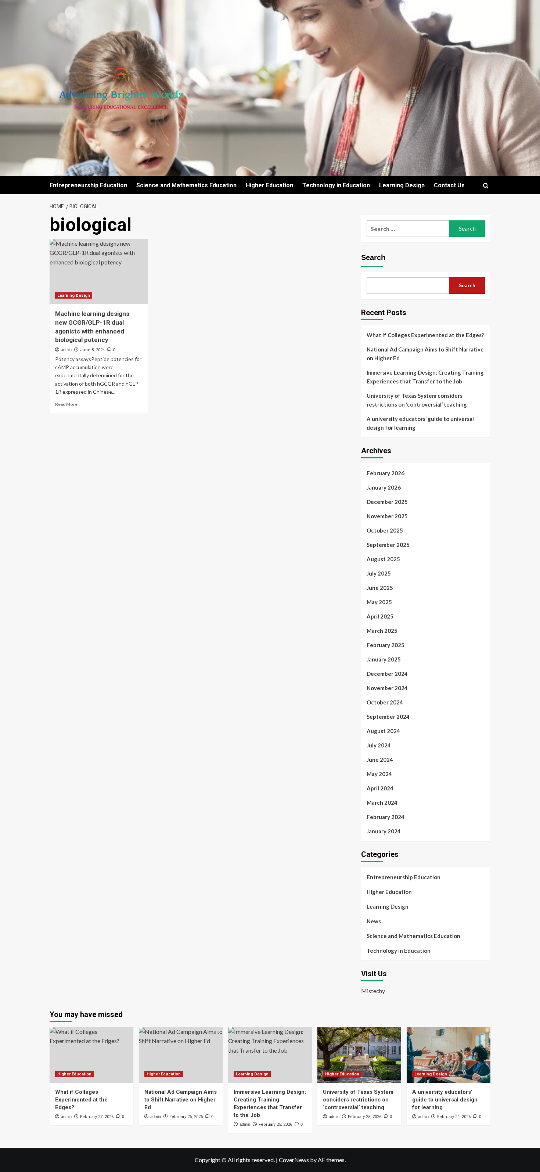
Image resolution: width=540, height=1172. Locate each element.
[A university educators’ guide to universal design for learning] (448, 1055)
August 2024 (383, 731)
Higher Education (269, 185)
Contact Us (449, 185)
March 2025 (382, 630)
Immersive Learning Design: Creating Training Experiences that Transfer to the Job (425, 377)
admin (66, 349)
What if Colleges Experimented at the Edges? (425, 335)
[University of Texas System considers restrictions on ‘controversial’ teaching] (359, 1055)
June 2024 (380, 759)
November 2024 (387, 688)
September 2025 (388, 544)
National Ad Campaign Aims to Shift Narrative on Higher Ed (425, 353)
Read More (66, 404)
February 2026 (385, 473)
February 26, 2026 (186, 1116)
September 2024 (388, 716)
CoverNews (294, 1159)
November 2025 (387, 516)
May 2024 (379, 774)
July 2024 (379, 745)
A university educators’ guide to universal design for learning (420, 423)
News (374, 921)
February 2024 (385, 817)
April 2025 (380, 616)
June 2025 (380, 587)
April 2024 (380, 788)
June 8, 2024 (92, 349)
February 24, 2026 (454, 1116)
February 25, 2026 (275, 1124)
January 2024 (384, 831)
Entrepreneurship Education (88, 185)
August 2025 (383, 559)
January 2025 (384, 659)
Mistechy (373, 990)
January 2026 (384, 487)
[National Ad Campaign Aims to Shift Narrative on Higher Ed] (181, 1055)
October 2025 (385, 530)
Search (373, 257)
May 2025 (379, 602)
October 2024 (385, 702)
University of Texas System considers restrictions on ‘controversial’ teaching (417, 400)
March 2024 (382, 802)
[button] (485, 185)
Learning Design (402, 185)
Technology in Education (336, 185)
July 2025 (379, 573)
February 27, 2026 (97, 1116)
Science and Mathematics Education (186, 185)
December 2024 (387, 673)
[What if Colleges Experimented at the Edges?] (91, 1055)
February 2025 (385, 645)
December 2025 (387, 501)
